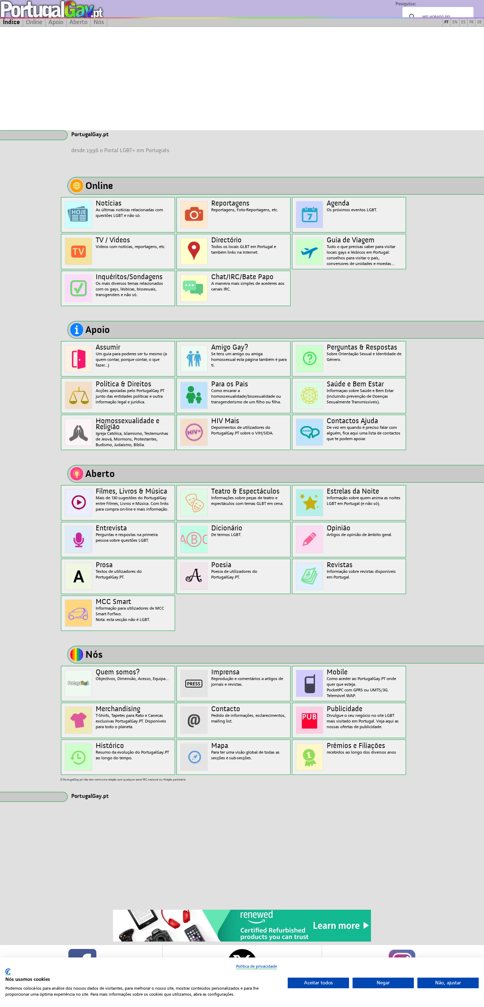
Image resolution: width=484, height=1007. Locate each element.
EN (454, 22)
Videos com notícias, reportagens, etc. (130, 243)
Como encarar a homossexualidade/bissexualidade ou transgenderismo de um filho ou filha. (246, 392)
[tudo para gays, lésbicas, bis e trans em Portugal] (71, 9)
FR (471, 22)
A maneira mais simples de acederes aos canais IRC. (248, 283)
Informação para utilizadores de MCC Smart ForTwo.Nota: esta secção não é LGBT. (130, 610)
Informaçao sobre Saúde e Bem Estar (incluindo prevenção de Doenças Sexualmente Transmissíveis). (360, 392)
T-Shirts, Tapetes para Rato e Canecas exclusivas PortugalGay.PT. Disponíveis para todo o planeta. (131, 717)
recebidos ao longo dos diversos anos (361, 748)
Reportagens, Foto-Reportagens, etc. (244, 206)
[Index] (29, 135)
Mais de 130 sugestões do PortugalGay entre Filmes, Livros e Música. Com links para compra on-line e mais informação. (132, 500)
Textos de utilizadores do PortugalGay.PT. (119, 571)
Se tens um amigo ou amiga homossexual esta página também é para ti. (249, 356)
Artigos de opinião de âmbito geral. (359, 531)
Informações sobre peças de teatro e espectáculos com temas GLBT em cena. (247, 497)
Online (34, 22)
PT (446, 22)
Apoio (56, 22)
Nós (99, 22)
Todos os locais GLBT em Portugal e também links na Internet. (243, 246)
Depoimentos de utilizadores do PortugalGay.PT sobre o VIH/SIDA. (242, 427)
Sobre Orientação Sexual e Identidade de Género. (364, 353)
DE (479, 22)
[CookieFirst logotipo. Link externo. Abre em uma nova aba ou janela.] (8, 971)
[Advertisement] (242, 78)
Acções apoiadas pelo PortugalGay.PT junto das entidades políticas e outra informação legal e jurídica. (130, 392)
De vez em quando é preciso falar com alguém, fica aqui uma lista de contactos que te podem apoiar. (363, 429)
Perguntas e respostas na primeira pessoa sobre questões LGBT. (127, 534)
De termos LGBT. (226, 531)
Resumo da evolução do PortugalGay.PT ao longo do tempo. (132, 751)
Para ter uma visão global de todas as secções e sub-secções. (245, 751)
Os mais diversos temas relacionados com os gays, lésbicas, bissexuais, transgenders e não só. (129, 285)
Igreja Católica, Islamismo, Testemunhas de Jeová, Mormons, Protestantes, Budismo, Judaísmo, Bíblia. (132, 432)
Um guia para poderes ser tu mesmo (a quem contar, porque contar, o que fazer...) (131, 356)
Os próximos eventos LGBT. (352, 206)
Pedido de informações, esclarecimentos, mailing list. (248, 715)
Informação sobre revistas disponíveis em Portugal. (361, 571)
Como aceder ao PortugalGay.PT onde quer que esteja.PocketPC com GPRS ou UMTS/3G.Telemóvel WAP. (361, 683)
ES (463, 22)
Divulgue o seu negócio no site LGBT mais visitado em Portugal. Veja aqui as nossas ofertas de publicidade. (363, 717)
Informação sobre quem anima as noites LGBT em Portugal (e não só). (363, 497)
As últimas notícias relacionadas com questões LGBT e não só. (129, 209)
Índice (11, 22)
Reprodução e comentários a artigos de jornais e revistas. (247, 678)
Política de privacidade (256, 966)
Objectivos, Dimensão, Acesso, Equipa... (132, 675)
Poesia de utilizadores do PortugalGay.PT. (234, 571)
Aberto (78, 22)
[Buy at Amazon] (242, 940)
